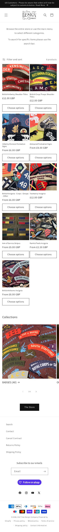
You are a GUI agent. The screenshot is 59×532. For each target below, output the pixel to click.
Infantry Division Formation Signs (13, 145)
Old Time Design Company (27, 517)
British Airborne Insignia (12, 290)
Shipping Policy (13, 452)
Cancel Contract (14, 438)
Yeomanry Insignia (37, 193)
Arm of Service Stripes (11, 243)
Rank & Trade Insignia (39, 243)
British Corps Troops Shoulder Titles (42, 95)
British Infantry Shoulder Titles (15, 94)
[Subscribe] (44, 471)
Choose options (15, 107)
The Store (29, 407)
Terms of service (47, 521)
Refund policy (33, 521)
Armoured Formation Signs (41, 144)
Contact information (38, 525)
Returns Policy (13, 445)
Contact (10, 431)
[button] (6, 15)
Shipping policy (21, 525)
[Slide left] (23, 391)
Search (9, 424)
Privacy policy (19, 521)
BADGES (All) (9, 382)
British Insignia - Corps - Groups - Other (15, 194)
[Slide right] (36, 391)
